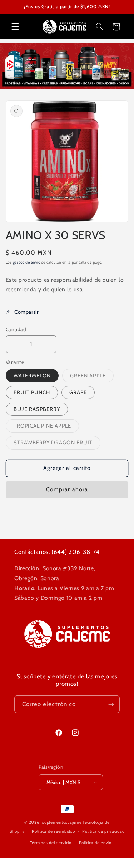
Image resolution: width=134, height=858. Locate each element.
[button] (15, 26)
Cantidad (16, 329)
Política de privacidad (103, 831)
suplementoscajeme (62, 822)
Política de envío (95, 842)
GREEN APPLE (92, 377)
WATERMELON (32, 375)
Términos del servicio (50, 842)
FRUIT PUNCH (32, 392)
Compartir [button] (26, 312)
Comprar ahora (67, 489)
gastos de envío (27, 262)
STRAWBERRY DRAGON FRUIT (57, 444)
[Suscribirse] (111, 704)
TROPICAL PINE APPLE (46, 427)
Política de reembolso (53, 831)
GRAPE (78, 392)
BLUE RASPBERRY (37, 409)
